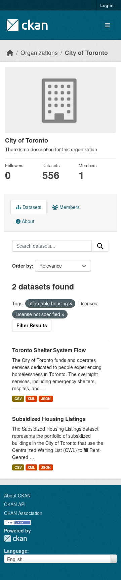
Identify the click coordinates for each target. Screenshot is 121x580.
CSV (18, 398)
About (27, 221)
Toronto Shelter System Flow (49, 350)
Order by (22, 265)
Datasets (31, 207)
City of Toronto (86, 52)
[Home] (10, 52)
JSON (46, 398)
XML (31, 398)
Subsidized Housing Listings (49, 419)
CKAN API (15, 504)
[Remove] (70, 303)
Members (69, 207)
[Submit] (100, 246)
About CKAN (17, 495)
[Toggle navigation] (107, 25)
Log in (107, 5)
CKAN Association (23, 513)
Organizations (39, 52)
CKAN (15, 538)
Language (15, 550)
